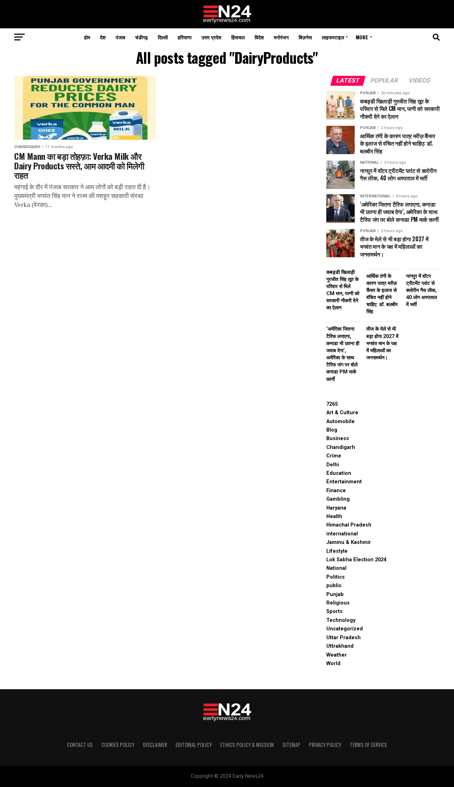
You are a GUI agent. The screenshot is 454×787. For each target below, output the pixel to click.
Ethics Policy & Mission (247, 744)
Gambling (338, 499)
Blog (331, 430)
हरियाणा (185, 37)
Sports (334, 611)
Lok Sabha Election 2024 (356, 560)
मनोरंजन (281, 37)
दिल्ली (163, 37)
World (333, 663)
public (334, 586)
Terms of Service (368, 744)
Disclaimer (155, 744)
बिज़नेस (305, 37)
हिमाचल (238, 37)
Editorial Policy (194, 744)
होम (87, 37)
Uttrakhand (340, 646)
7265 (332, 404)
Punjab (335, 594)
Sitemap (291, 744)
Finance (336, 491)
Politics (335, 577)
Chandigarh (340, 447)
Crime (333, 456)
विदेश (259, 37)
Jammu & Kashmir (348, 542)
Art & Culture (342, 413)
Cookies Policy (117, 744)
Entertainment (344, 482)
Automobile (340, 421)
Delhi (332, 465)
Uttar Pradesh (343, 638)
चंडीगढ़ (141, 37)
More (362, 37)
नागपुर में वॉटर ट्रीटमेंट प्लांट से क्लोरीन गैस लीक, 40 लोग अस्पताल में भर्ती (421, 290)
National (336, 568)
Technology (340, 620)
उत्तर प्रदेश (211, 37)
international (342, 534)
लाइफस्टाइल (333, 37)
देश (103, 37)
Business (337, 438)
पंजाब (120, 37)
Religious (338, 603)
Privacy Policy (325, 744)
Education (338, 473)
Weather (336, 655)
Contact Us (80, 744)
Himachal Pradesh (348, 525)
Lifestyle (337, 551)
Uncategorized (344, 629)
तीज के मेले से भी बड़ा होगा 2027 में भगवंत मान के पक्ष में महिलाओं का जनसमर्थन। (382, 343)
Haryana (336, 508)
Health (334, 516)
